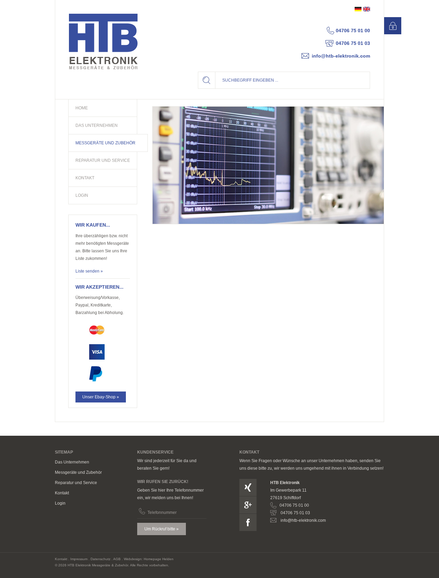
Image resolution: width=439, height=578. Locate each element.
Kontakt (62, 493)
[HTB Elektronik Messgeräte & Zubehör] (103, 41)
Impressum (78, 559)
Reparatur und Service (76, 482)
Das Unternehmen (72, 462)
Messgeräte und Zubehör (78, 472)
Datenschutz (100, 559)
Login (60, 503)
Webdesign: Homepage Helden (149, 559)
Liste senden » (89, 271)
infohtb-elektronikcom (341, 56)
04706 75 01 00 (353, 30)
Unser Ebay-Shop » (100, 397)
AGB (117, 559)
